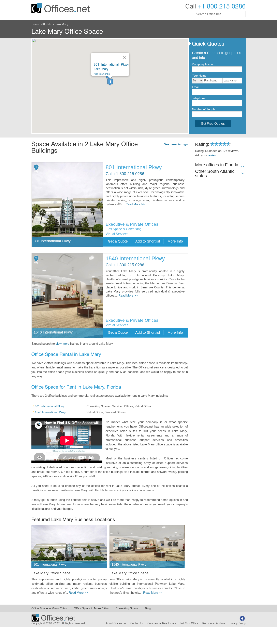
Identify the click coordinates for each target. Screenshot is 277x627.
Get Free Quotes (213, 123)
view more (62, 343)
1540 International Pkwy (135, 259)
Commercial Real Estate (161, 623)
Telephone (198, 98)
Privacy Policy (237, 623)
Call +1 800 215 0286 (125, 174)
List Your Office (189, 623)
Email (195, 87)
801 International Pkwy (134, 167)
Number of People (203, 109)
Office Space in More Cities (91, 608)
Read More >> (135, 204)
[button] (110, 82)
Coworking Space (127, 608)
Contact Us (137, 623)
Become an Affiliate (213, 623)
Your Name (199, 75)
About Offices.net (116, 623)
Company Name (202, 64)
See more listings (176, 144)
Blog (148, 608)
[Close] (124, 57)
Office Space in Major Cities (49, 608)
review (212, 155)
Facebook (242, 618)
